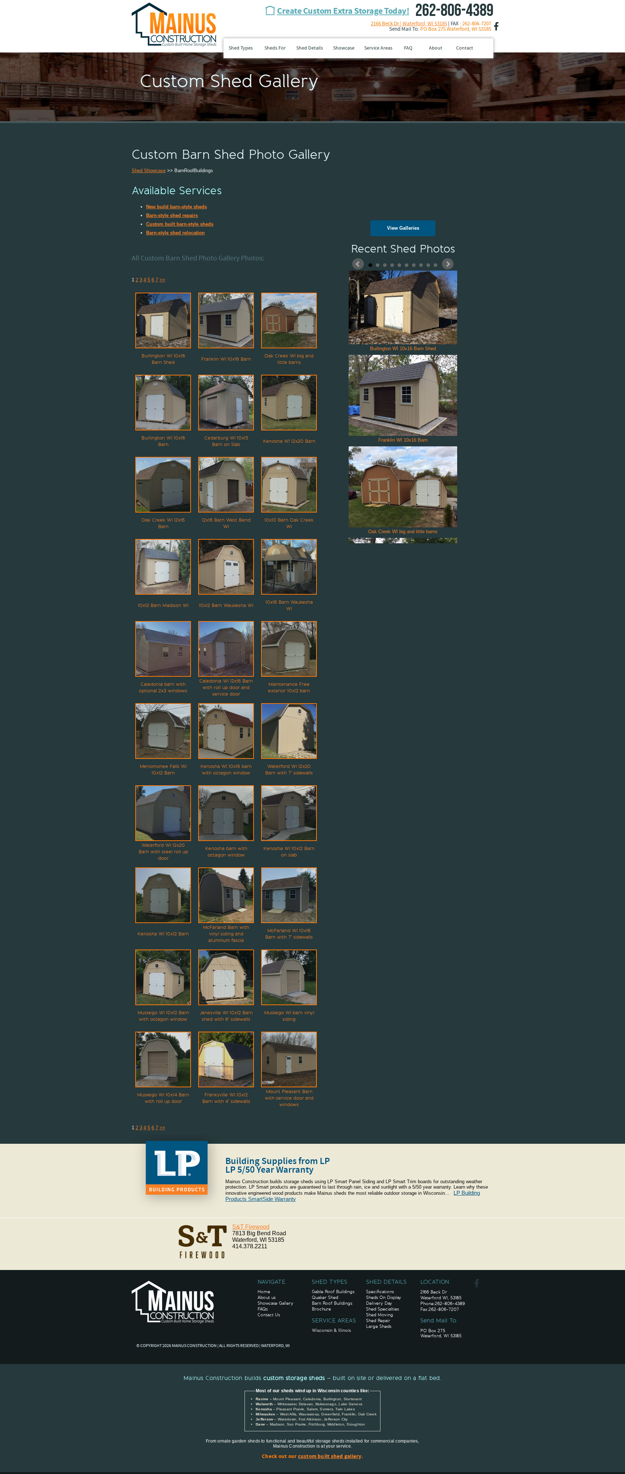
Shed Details (309, 48)
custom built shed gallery (329, 1457)
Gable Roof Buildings (333, 1291)
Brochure (321, 1309)
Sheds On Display (383, 1297)
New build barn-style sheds (176, 206)
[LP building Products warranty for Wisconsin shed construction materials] (178, 1210)
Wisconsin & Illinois (331, 1330)
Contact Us (269, 1314)
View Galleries (403, 228)
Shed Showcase (149, 170)
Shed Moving (379, 1314)
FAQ (408, 48)
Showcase (343, 48)
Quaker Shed (325, 1297)
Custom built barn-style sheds (179, 224)
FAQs (263, 1309)
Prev (358, 264)
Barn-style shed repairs (172, 215)
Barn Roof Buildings (332, 1303)
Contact (464, 48)
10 (435, 265)
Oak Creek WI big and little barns (403, 531)
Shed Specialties (382, 1309)
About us (267, 1297)
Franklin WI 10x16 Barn (403, 440)
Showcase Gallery (275, 1303)
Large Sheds (378, 1326)
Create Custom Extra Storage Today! (343, 11)
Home (264, 1291)
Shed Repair (378, 1320)
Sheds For (275, 48)
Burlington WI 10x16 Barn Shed (403, 348)
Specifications (380, 1291)
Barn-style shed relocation (175, 232)
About (435, 48)
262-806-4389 (454, 10)
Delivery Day (379, 1303)
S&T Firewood (250, 1227)
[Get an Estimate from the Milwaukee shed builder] (173, 1302)
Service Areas (378, 48)
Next (448, 264)
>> (162, 280)
